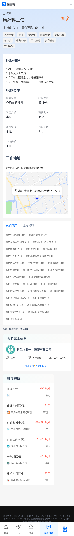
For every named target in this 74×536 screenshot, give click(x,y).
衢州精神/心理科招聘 (38, 305)
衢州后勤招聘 (13, 284)
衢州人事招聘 (50, 248)
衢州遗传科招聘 (41, 298)
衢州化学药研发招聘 (33, 270)
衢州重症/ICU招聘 (15, 312)
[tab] (12, 225)
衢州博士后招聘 (14, 319)
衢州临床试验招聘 (15, 291)
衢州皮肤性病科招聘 (39, 277)
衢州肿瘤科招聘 (36, 262)
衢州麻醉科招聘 (56, 262)
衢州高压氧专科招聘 (38, 312)
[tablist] (37, 225)
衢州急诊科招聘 (14, 248)
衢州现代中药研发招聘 (44, 241)
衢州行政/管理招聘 (15, 277)
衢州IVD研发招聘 (14, 305)
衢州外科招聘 (57, 291)
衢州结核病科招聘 (37, 291)
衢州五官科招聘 (56, 270)
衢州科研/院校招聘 (15, 234)
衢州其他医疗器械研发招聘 (40, 255)
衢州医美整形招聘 (38, 234)
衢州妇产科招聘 (14, 255)
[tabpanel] (37, 278)
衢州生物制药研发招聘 (17, 298)
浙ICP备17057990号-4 (51, 516)
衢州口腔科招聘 (49, 284)
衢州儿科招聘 (30, 284)
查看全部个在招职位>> (37, 365)
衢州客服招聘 (13, 270)
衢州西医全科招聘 (15, 262)
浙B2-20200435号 (55, 518)
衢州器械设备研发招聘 (17, 241)
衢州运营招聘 (33, 248)
